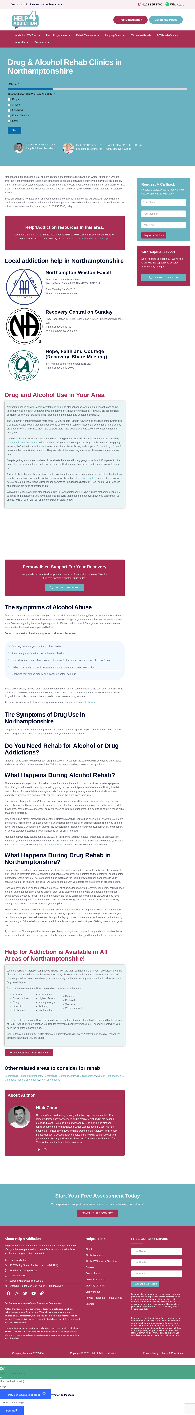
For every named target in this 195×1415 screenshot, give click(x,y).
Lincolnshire (32, 1079)
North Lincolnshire (50, 1079)
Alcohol (16, 104)
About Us (20, 42)
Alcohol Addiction (94, 1255)
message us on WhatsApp (95, 238)
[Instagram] (45, 1149)
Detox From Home (95, 1279)
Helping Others (113, 35)
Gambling (17, 110)
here (120, 935)
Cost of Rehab (93, 1273)
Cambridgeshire (67, 1076)
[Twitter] (25, 1293)
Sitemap (89, 1304)
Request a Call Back (154, 235)
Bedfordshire (11, 1076)
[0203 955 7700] (140, 4)
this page (39, 733)
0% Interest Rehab (141, 35)
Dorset (101, 1076)
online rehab (35, 234)
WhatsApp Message (62, 1395)
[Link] (42, 1293)
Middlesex (10, 1079)
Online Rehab (93, 1291)
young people (86, 478)
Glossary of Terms (95, 1285)
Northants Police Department (22, 442)
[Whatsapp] (167, 4)
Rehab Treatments (86, 35)
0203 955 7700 (152, 4)
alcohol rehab (51, 844)
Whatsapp (177, 4)
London (24, 1076)
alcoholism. (90, 702)
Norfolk (21, 1079)
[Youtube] (33, 1293)
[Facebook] (8, 1293)
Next (14, 130)
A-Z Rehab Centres (167, 35)
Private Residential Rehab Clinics (103, 1298)
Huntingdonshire (115, 1076)
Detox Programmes (56, 35)
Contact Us (40, 42)
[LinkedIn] (39, 1149)
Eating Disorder (20, 115)
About (88, 1249)
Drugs (15, 99)
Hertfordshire (50, 1076)
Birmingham (35, 1076)
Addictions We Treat (26, 35)
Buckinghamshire (86, 1076)
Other (15, 121)
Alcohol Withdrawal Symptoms (102, 1261)
